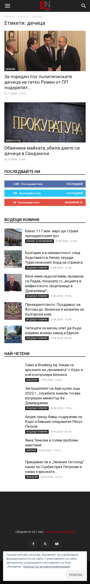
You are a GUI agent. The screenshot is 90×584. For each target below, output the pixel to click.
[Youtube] (56, 544)
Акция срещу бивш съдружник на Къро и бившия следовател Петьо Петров (54, 422)
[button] (7, 6)
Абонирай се (74, 202)
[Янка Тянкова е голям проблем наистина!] (13, 446)
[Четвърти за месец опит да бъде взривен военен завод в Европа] (13, 334)
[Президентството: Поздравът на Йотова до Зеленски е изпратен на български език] (13, 311)
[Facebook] (33, 544)
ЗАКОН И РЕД (13, 140)
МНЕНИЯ (10, 69)
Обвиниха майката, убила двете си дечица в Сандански (42, 150)
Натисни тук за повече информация (46, 566)
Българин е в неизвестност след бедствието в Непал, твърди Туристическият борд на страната (54, 258)
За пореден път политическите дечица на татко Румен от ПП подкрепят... (38, 82)
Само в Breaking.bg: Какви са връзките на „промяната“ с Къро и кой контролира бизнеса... (54, 370)
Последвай (75, 184)
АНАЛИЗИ (32, 379)
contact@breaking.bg (59, 532)
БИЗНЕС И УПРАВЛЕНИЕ (39, 241)
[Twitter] (45, 544)
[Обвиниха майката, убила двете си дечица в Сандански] (45, 122)
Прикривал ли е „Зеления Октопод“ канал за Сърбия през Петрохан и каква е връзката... (54, 467)
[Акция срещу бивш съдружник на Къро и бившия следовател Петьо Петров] (13, 423)
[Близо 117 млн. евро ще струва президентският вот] (13, 237)
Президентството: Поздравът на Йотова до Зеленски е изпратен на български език (54, 309)
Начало (9, 16)
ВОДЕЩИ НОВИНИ (36, 267)
